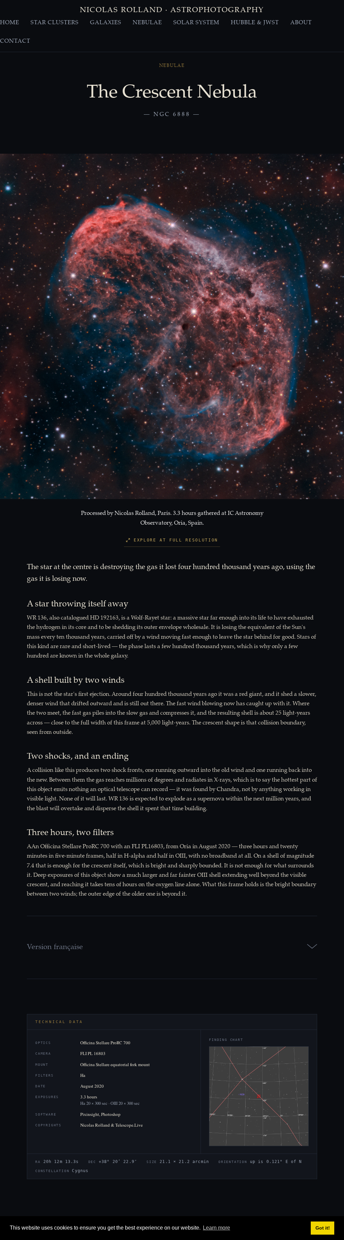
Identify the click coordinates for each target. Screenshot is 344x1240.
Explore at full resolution (176, 540)
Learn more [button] (216, 1228)
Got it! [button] (322, 1228)
